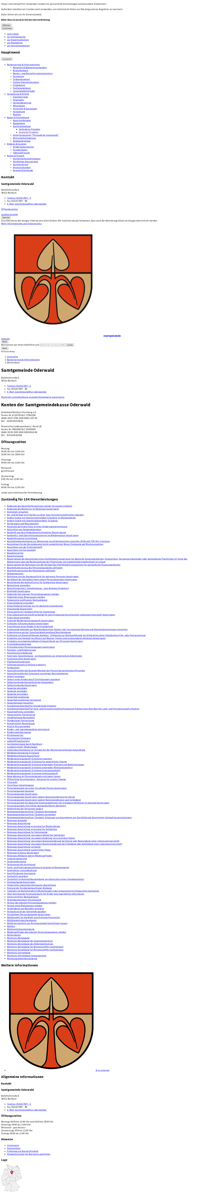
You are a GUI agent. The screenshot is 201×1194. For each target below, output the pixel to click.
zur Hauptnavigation (18, 39)
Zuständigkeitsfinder (24, 90)
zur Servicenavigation (18, 45)
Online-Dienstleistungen (26, 82)
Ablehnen (6, 25)
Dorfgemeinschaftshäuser (26, 158)
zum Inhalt (13, 33)
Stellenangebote (22, 88)
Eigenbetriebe (20, 96)
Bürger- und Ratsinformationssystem (33, 73)
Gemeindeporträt (22, 102)
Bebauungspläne (21, 140)
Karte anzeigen (30, 397)
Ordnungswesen (21, 79)
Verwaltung (19, 111)
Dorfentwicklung (22, 126)
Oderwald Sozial (21, 152)
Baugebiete (19, 123)
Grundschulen (20, 149)
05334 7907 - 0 (19, 197)
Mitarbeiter (19, 105)
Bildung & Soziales (16, 143)
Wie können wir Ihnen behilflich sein (20, 344)
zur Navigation (15, 42)
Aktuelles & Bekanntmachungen (30, 67)
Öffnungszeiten (9, 209)
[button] (103, 1021)
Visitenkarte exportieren (51, 397)
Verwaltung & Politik (18, 93)
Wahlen (17, 114)
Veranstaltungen (22, 167)
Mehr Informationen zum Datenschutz (21, 223)
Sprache (5, 217)
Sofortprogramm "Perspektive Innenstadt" (36, 135)
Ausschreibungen (22, 120)
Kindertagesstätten (23, 146)
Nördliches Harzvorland (25, 161)
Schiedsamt (19, 85)
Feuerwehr (18, 99)
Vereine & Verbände (23, 170)
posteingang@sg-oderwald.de (26, 203)
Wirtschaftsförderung (24, 138)
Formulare (18, 76)
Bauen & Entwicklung (18, 117)
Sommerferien (20, 164)
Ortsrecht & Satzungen (25, 108)
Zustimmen (7, 28)
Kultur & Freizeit (15, 155)
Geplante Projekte (28, 132)
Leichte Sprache (9, 214)
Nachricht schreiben (11, 397)
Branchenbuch (20, 70)
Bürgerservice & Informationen (23, 64)
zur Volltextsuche (16, 36)
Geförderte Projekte (29, 129)
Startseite (12, 356)
